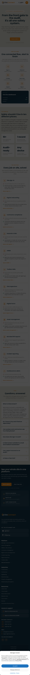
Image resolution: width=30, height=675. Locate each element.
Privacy (17, 673)
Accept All (15, 666)
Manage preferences (15, 669)
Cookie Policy (13, 673)
